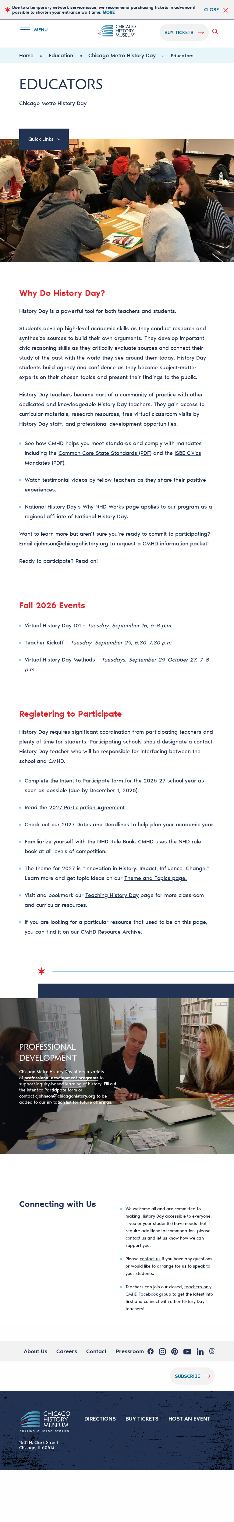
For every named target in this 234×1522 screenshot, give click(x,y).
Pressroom (130, 1351)
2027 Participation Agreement (87, 807)
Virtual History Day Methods (60, 659)
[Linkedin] (200, 1351)
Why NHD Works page (111, 506)
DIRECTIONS (100, 1418)
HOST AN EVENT (189, 1418)
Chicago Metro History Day (122, 55)
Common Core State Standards (97, 453)
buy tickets (179, 32)
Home (26, 55)
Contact (96, 1351)
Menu (38, 30)
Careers (66, 1351)
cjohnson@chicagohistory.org (71, 543)
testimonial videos (64, 480)
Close (211, 9)
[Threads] (212, 1351)
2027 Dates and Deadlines (95, 824)
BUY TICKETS (142, 1418)
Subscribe (187, 1375)
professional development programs (61, 1077)
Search (216, 31)
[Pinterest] (174, 1351)
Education (61, 55)
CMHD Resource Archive (111, 931)
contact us (136, 1238)
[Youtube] (187, 1351)
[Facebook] (150, 1351)
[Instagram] (162, 1351)
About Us (35, 1351)
